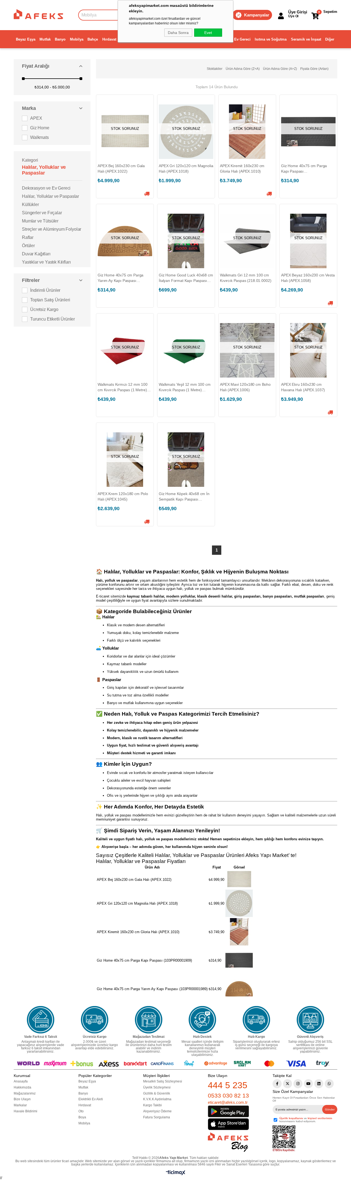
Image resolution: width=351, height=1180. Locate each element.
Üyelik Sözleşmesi (157, 1087)
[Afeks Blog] (228, 1142)
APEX (36, 118)
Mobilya (76, 39)
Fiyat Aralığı (35, 66)
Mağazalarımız (25, 1093)
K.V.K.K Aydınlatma (157, 1099)
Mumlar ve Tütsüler (40, 221)
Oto (81, 1111)
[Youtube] (308, 1083)
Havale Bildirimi (25, 1111)
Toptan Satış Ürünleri (50, 300)
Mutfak (45, 39)
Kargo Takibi (152, 1105)
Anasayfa (21, 1081)
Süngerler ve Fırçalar (42, 212)
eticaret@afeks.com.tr (228, 1102)
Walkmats (39, 137)
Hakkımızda (22, 1087)
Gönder (330, 1109)
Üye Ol (293, 16)
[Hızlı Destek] (202, 1019)
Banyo (60, 39)
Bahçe (92, 39)
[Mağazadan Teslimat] (148, 1019)
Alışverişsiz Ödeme (157, 1111)
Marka (29, 108)
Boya (82, 1117)
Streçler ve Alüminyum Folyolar (51, 229)
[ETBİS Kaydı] (284, 1138)
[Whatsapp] (329, 1083)
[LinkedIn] (318, 1083)
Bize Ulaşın (22, 1099)
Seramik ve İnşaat (306, 39)
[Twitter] (287, 1083)
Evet (208, 32)
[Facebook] (277, 1083)
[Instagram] (297, 1083)
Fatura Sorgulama (156, 1117)
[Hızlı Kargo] (256, 1019)
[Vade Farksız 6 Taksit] (40, 1019)
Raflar (27, 237)
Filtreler (30, 280)
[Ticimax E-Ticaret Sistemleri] (175, 1174)
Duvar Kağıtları (36, 254)
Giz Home (39, 127)
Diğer (329, 39)
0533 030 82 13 (228, 1095)
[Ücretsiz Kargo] (94, 1019)
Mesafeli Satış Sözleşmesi (162, 1081)
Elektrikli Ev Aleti (90, 1099)
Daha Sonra (178, 32)
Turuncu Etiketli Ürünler (52, 319)
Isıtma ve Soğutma (271, 39)
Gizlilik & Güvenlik (156, 1093)
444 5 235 (227, 1085)
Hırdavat (109, 39)
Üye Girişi (297, 12)
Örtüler (28, 245)
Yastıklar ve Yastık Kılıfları (46, 262)
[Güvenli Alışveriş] (310, 1019)
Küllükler (30, 204)
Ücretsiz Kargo (44, 309)
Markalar (20, 1105)
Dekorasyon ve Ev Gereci (46, 188)
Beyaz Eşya (25, 39)
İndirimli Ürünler (45, 290)
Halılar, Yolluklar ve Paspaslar (50, 196)
